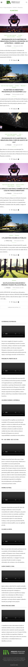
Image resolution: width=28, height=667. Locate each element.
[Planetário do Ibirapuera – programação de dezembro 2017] (14, 73)
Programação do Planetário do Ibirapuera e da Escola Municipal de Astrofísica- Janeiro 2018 (14, 41)
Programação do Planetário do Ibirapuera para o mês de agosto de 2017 (14, 140)
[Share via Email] (18, 60)
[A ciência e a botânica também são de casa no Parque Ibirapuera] (14, 172)
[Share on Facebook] (11, 60)
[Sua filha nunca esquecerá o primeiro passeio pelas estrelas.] (14, 268)
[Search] (26, 2)
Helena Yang (9, 240)
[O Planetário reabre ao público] (14, 223)
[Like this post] (9, 60)
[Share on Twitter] (13, 60)
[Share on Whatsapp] (16, 60)
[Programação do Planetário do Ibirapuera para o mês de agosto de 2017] (14, 122)
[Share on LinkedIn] (14, 60)
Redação (9, 46)
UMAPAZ (15, 7)
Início (1, 7)
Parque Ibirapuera (8, 7)
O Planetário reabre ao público (14, 238)
